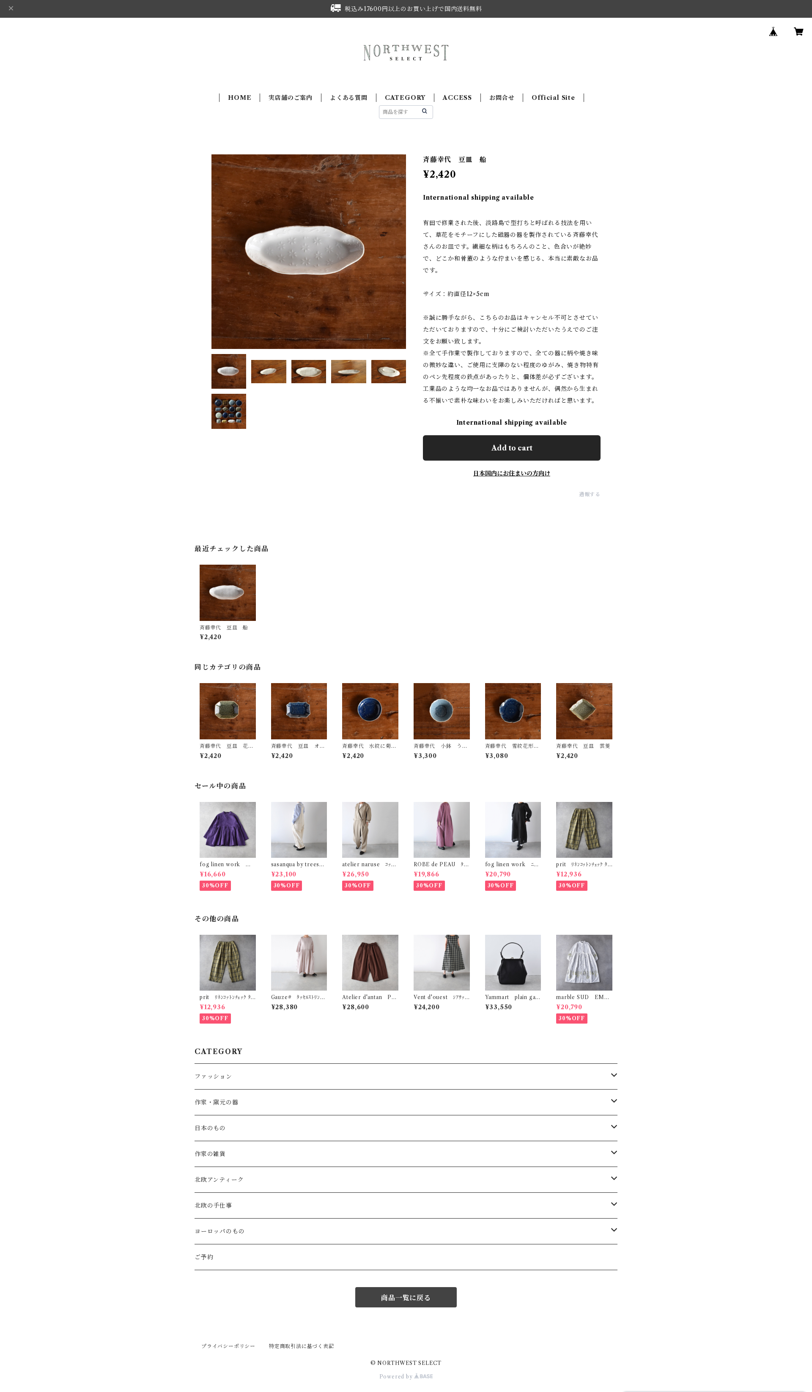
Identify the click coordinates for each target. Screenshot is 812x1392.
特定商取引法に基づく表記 (301, 1346)
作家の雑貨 (210, 1154)
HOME (239, 98)
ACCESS (457, 98)
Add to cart (511, 448)
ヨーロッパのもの (219, 1231)
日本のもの (210, 1128)
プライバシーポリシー (228, 1346)
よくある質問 (349, 98)
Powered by (396, 1376)
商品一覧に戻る (406, 1297)
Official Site (553, 98)
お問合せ (501, 98)
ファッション (213, 1076)
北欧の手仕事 (213, 1205)
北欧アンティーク (219, 1179)
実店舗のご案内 (291, 98)
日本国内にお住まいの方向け (511, 473)
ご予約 (204, 1257)
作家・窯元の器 (217, 1102)
